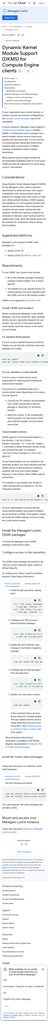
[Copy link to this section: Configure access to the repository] (4, 556)
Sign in (42, 3)
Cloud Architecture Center (13, 952)
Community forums (10, 915)
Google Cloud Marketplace (13, 899)
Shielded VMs (34, 300)
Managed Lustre (17, 11)
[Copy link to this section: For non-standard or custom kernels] (40, 372)
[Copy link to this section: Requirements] (25, 265)
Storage (29, 27)
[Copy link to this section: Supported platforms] (34, 235)
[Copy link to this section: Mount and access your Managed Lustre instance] (41, 822)
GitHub (5, 939)
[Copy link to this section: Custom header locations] (29, 432)
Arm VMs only (34, 255)
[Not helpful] (23, 35)
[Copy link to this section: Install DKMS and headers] (36, 308)
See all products (9, 891)
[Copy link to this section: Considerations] (27, 177)
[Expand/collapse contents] (16, 78)
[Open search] (29, 3)
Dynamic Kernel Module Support (17, 130)
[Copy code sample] (43, 355)
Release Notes (8, 923)
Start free (9, 18)
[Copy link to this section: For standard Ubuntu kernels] (32, 337)
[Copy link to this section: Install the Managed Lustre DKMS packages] (28, 535)
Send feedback (12, 40)
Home (4, 27)
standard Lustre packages (18, 118)
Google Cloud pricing (10, 895)
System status (8, 927)
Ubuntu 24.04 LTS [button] (32, 583)
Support (5, 919)
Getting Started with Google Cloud (16, 943)
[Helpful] (19, 35)
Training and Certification (12, 956)
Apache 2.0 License (9, 868)
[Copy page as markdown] (28, 71)
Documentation (16, 27)
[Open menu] (4, 3)
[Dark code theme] (38, 355)
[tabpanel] (24, 669)
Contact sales (8, 903)
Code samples (8, 947)
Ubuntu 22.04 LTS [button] (12, 583)
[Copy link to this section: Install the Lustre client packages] (4, 760)
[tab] (12, 583)
